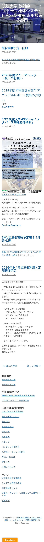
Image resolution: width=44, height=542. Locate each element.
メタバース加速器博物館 (12, 411)
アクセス (6, 462)
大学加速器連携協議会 (11, 478)
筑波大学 (6, 500)
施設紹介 (6, 421)
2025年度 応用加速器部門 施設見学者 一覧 (21, 59)
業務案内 (6, 436)
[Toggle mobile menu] (3, 36)
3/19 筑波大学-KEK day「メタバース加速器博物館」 (21, 120)
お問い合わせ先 (8, 467)
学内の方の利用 (8, 384)
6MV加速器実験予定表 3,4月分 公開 (21, 239)
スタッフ (6, 442)
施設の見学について (10, 416)
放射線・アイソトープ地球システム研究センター (21, 494)
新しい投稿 (34, 366)
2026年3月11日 (8, 126)
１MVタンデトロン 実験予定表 (15, 400)
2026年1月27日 (9, 274)
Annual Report (8, 457)
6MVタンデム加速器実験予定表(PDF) (18, 395)
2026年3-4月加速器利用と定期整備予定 (21, 269)
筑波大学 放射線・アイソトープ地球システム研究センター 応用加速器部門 (22, 13)
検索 (38, 37)
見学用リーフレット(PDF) (13, 452)
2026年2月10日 (9, 244)
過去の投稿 (10, 366)
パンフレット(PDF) (10, 447)
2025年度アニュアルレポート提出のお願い (20, 76)
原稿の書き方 (7, 107)
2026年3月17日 (9, 82)
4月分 (15, 255)
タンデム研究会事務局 (11, 483)
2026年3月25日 (9, 52)
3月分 (8, 255)
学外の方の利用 (8, 379)
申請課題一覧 (7, 426)
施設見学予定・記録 (15, 48)
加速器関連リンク (9, 488)
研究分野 (6, 431)
